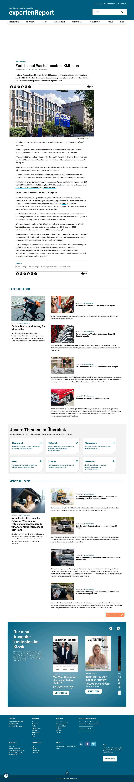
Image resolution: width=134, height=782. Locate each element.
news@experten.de (14, 754)
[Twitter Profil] (93, 744)
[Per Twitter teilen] (29, 86)
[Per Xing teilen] (26, 86)
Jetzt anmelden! (110, 759)
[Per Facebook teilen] (22, 86)
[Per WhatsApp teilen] (18, 86)
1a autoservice (34, 188)
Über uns (11, 746)
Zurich (64, 204)
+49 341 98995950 (16, 726)
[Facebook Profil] (87, 744)
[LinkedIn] (81, 744)
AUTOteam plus (41, 185)
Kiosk (57, 748)
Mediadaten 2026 (86, 729)
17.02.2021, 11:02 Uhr (31, 69)
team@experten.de (18, 750)
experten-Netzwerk (14, 748)
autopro (61, 185)
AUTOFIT (51, 185)
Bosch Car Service (49, 188)
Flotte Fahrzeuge (20, 61)
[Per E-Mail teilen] (11, 86)
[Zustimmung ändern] (6, 775)
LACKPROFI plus (21, 188)
